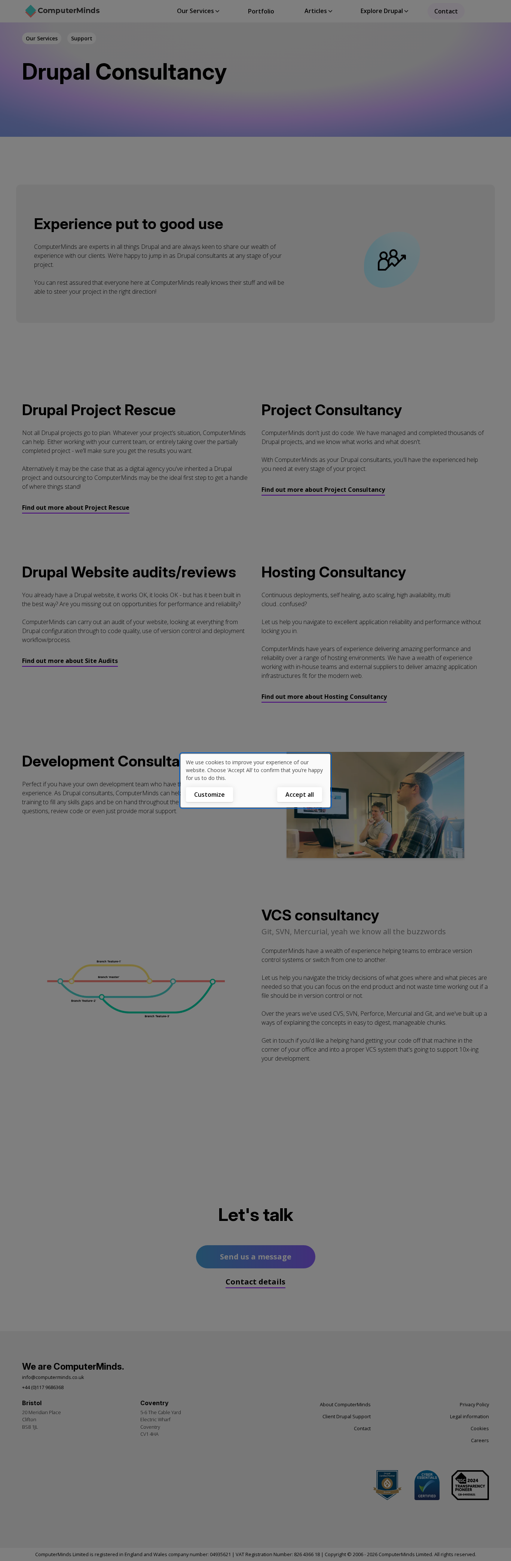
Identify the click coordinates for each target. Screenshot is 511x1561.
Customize (209, 794)
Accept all (299, 794)
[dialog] (255, 781)
